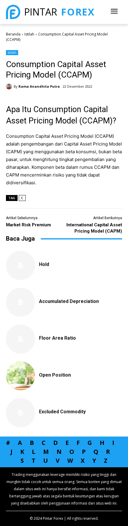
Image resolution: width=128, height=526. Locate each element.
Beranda (13, 34)
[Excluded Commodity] (20, 412)
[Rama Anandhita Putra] (10, 86)
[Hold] (20, 265)
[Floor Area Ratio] (20, 339)
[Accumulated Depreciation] (20, 302)
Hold (44, 264)
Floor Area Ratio (57, 338)
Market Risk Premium (28, 225)
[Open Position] (20, 376)
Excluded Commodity (62, 411)
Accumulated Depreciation (69, 301)
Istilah (29, 34)
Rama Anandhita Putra (39, 86)
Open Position (55, 375)
